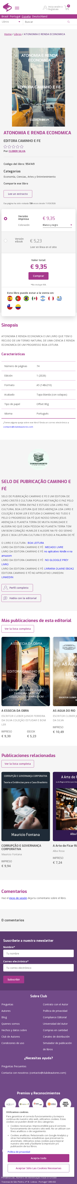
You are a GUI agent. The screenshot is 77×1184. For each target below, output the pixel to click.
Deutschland (39, 16)
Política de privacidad (19, 1152)
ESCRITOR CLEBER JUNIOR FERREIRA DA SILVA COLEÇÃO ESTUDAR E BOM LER (23, 720)
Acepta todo (38, 1158)
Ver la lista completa (18, 628)
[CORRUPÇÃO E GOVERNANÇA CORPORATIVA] (25, 806)
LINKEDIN (7, 577)
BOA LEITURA (36, 542)
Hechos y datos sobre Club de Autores (14, 1033)
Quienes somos (10, 1023)
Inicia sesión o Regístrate (55, 8)
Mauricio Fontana (11, 854)
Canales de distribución (56, 1036)
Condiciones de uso (12, 1043)
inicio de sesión (18, 898)
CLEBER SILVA (17, 151)
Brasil (4, 16)
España (26, 16)
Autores (6, 1010)
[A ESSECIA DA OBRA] (25, 671)
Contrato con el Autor (55, 1004)
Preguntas (7, 1004)
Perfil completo (18, 587)
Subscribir (14, 979)
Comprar (38, 276)
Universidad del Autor (55, 1023)
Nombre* (9, 947)
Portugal (15, 16)
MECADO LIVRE (54, 547)
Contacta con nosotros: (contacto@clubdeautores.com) (33, 1072)
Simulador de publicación (57, 1046)
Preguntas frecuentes (13, 1066)
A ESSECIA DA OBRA (15, 710)
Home (8, 34)
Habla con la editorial (23, 598)
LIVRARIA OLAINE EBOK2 (59, 568)
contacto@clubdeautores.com (18, 426)
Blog (4, 1017)
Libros (17, 34)
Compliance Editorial (55, 1017)
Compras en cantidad (55, 1030)
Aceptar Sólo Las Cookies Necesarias (38, 1168)
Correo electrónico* (16, 961)
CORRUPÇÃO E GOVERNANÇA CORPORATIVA (21, 847)
